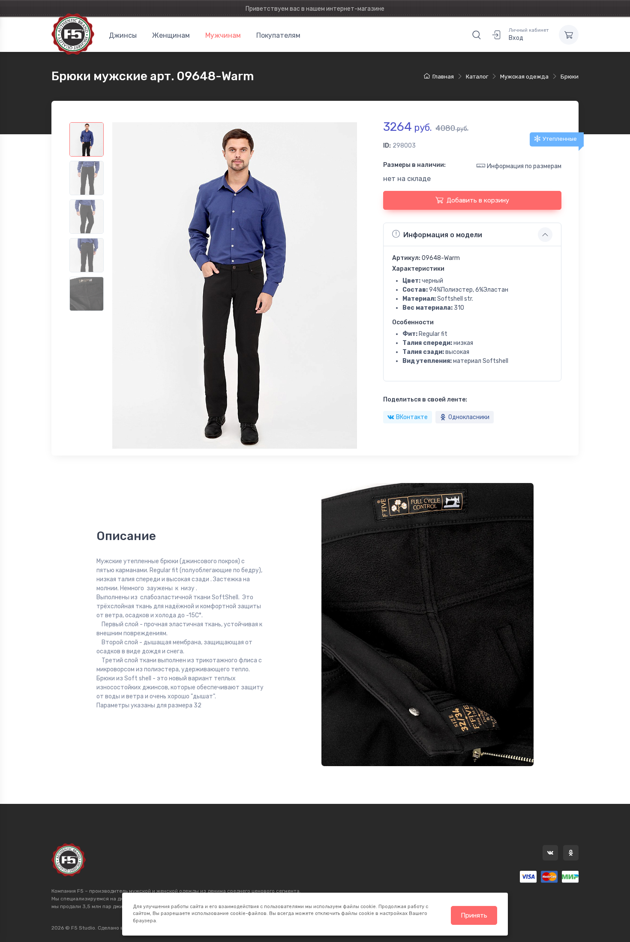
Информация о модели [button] (442, 235)
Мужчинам (223, 35)
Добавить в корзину (478, 200)
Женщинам (171, 35)
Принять (474, 915)
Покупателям (278, 35)
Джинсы (123, 35)
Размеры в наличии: (414, 165)
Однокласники (468, 417)
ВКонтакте (412, 417)
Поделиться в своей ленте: (425, 399)
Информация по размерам (524, 166)
